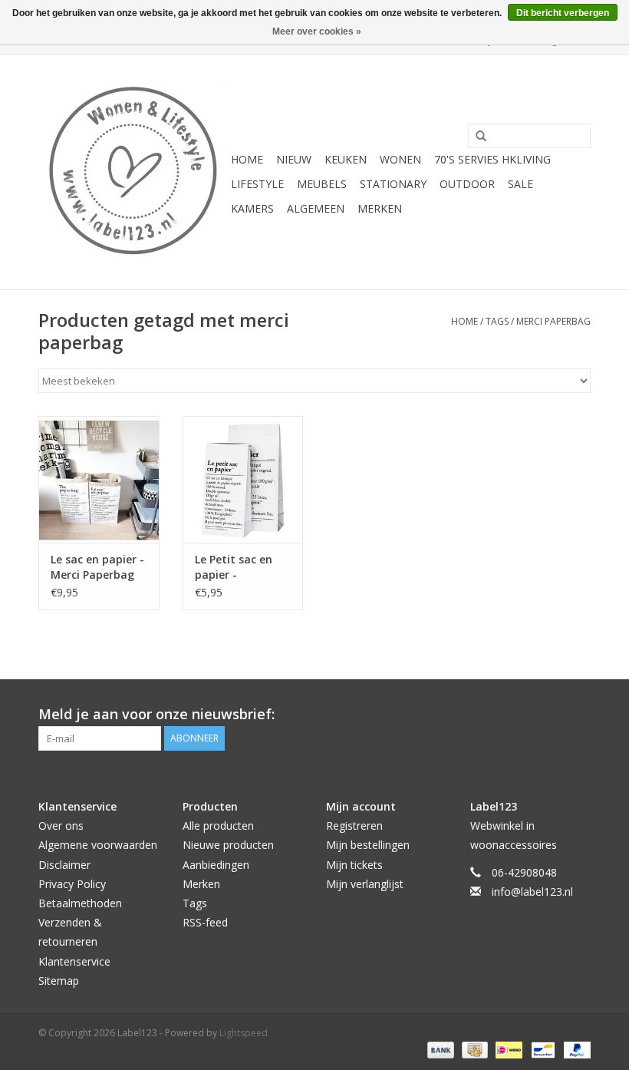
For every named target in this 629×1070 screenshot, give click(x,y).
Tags (497, 321)
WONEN (400, 159)
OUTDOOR (467, 184)
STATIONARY (393, 184)
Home (247, 159)
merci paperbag (553, 321)
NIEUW (293, 159)
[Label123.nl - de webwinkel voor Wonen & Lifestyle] (132, 172)
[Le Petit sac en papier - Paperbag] (243, 479)
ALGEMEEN (315, 208)
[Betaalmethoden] (439, 1048)
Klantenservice (74, 961)
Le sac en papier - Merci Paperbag (97, 567)
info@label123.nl (532, 891)
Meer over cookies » (316, 31)
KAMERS (252, 208)
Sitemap (58, 980)
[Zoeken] (475, 137)
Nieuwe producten (228, 844)
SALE (520, 184)
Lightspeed (243, 1032)
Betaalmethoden (80, 903)
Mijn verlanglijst (364, 884)
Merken (379, 208)
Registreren (354, 825)
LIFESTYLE (257, 184)
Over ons (61, 825)
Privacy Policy (72, 884)
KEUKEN (345, 159)
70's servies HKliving (492, 159)
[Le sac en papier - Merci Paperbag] (99, 479)
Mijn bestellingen (368, 844)
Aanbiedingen (216, 864)
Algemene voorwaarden (97, 844)
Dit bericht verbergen (562, 13)
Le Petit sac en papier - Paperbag (233, 567)
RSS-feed (205, 922)
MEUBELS (322, 184)
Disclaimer (64, 864)
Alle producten (218, 825)
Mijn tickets (354, 864)
